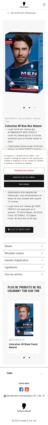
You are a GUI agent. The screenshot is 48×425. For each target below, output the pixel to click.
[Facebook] (21, 389)
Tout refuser (24, 184)
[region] (24, 170)
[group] (24, 67)
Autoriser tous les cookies (24, 177)
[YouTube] (27, 389)
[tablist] (24, 107)
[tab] (24, 107)
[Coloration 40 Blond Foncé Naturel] (24, 327)
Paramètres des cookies (24, 170)
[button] (24, 373)
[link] (40, 396)
